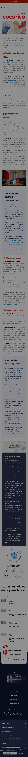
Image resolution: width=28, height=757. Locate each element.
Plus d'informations (14, 756)
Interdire (21, 753)
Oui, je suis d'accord (10, 753)
